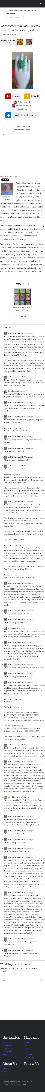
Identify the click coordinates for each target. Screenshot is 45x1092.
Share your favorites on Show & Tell (22, 10)
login (20, 968)
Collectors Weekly (23, 4)
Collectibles (29, 1057)
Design (27, 1045)
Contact (5, 1071)
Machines (28, 1054)
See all (22, 316)
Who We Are (7, 1068)
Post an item (10, 13)
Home (26, 1048)
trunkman (12, 628)
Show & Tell (11, 34)
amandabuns (20, 106)
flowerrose (7, 428)
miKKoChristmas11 (15, 333)
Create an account (8, 968)
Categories (7, 1045)
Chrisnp (20, 102)
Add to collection (25, 115)
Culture (27, 1051)
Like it (32, 96)
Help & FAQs (7, 1054)
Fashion (27, 1042)
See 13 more (22, 109)
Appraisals (7, 1051)
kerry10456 (12, 391)
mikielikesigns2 (13, 797)
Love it (13, 96)
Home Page (7, 1042)
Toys (4, 34)
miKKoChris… (7, 197)
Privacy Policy (21, 1084)
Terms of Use (8, 1084)
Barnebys (6, 1074)
